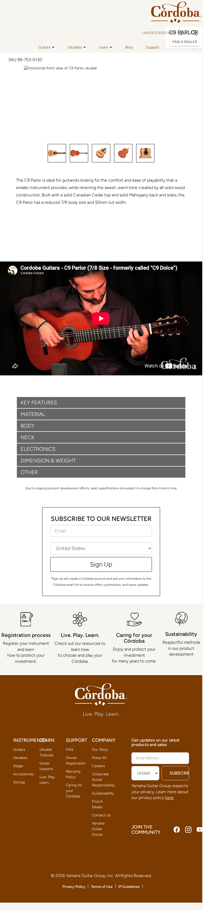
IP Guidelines (129, 886)
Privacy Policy (73, 886)
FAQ (69, 749)
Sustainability (102, 793)
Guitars (44, 47)
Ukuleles (75, 47)
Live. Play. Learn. (47, 780)
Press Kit (99, 758)
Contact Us (101, 815)
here (169, 797)
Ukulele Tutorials (46, 752)
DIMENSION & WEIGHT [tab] (48, 460)
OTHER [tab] (29, 472)
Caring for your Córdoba (74, 790)
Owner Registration (76, 761)
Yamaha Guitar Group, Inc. (90, 875)
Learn (103, 47)
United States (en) (158, 33)
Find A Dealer (97, 804)
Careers (98, 766)
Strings (19, 782)
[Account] (181, 33)
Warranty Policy (73, 774)
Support (152, 47)
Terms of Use (102, 886)
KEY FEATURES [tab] (39, 402)
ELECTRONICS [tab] (38, 449)
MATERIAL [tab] (33, 414)
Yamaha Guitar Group (98, 829)
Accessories (23, 774)
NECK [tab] (27, 437)
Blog (129, 47)
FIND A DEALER (184, 42)
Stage (18, 766)
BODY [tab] (27, 426)
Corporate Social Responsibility (102, 779)
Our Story (100, 749)
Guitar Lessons (46, 766)
